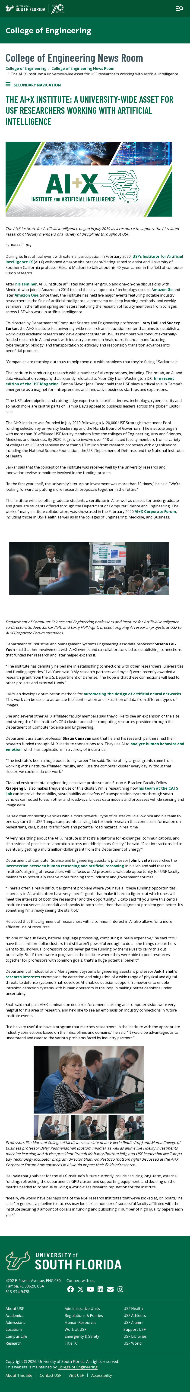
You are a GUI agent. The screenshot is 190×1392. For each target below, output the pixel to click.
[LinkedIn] (100, 1289)
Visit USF (76, 1375)
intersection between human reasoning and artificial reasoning (65, 865)
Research (14, 1343)
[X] (80, 1289)
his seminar (26, 284)
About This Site (19, 1375)
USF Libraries (135, 1336)
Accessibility (101, 1375)
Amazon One (26, 295)
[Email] (110, 1289)
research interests (23, 976)
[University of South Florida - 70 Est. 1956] (34, 9)
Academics (14, 1315)
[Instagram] (120, 1289)
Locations (14, 1329)
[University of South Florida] (63, 1260)
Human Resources (80, 1322)
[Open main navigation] (179, 8)
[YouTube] (90, 1289)
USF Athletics (135, 1315)
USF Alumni (133, 1322)
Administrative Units (82, 1308)
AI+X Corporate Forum (155, 511)
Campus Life (16, 1336)
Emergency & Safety (82, 1336)
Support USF (135, 1329)
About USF (15, 1308)
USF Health (133, 1308)
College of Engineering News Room (82, 68)
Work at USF (75, 1329)
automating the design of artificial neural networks (132, 693)
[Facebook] (70, 1289)
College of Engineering (48, 30)
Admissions (15, 1322)
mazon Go (163, 289)
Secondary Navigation (33, 85)
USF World (133, 1343)
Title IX (71, 1343)
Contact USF (50, 1375)
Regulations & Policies (84, 1315)
